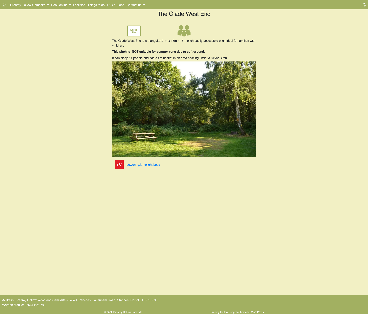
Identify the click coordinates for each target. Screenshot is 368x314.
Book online (59, 4)
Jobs (121, 4)
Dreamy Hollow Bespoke (224, 312)
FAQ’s (111, 4)
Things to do (96, 4)
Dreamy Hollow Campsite (27, 4)
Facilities (79, 4)
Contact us (133, 4)
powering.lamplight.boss (143, 164)
